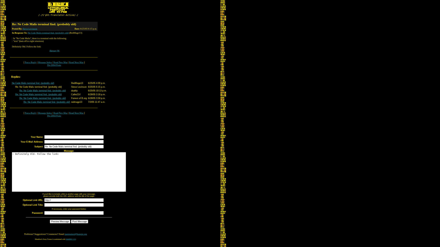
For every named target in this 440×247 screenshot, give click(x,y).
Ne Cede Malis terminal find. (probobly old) (48, 33)
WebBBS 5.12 (71, 239)
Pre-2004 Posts (54, 65)
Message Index (45, 62)
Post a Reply (30, 62)
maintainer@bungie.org (76, 234)
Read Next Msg (76, 62)
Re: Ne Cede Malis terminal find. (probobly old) (42, 90)
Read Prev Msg (60, 62)
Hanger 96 (54, 50)
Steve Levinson (30, 28)
